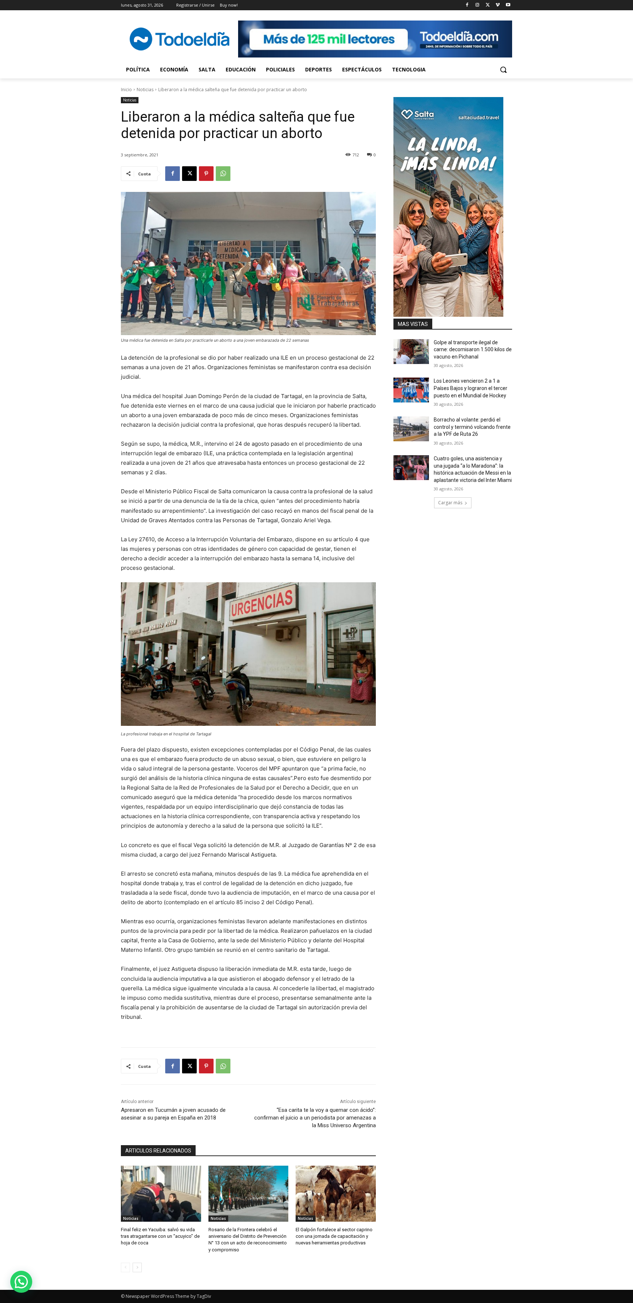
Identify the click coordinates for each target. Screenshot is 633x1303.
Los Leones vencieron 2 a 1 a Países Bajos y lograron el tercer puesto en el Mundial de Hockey (470, 388)
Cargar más (450, 503)
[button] (503, 69)
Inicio (126, 89)
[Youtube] (508, 5)
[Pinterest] (206, 173)
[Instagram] (477, 5)
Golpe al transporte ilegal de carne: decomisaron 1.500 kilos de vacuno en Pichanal (473, 349)
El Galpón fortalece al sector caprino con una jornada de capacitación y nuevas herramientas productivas (334, 1236)
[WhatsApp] (223, 173)
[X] (488, 5)
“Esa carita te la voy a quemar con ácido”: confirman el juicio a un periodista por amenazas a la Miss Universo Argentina (315, 1118)
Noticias (145, 89)
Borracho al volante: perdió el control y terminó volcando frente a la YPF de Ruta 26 (472, 427)
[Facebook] (467, 5)
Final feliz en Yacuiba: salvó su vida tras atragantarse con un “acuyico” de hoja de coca (160, 1236)
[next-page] (137, 1267)
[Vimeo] (497, 5)
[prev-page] (125, 1267)
